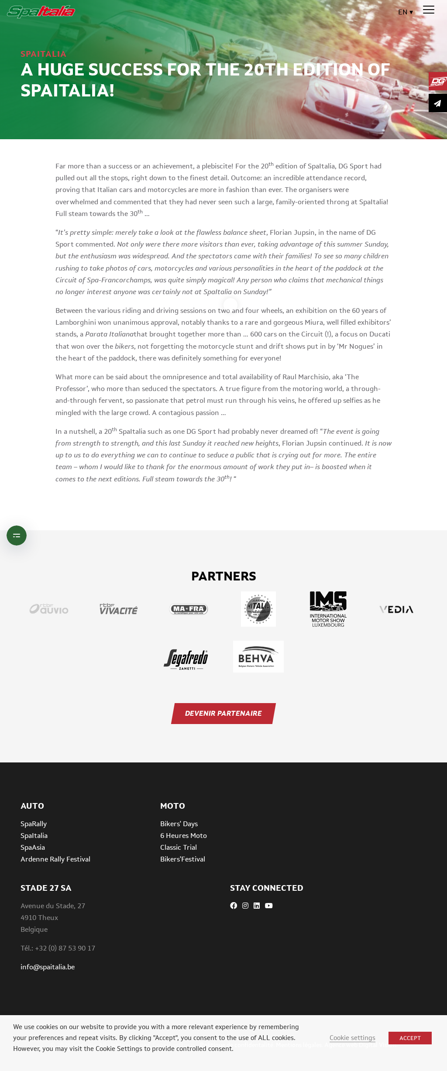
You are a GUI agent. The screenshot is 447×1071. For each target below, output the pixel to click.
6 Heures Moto (183, 835)
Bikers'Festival (182, 859)
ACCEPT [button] (410, 1038)
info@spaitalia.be (48, 967)
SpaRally (34, 824)
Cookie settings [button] (352, 1037)
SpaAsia (33, 847)
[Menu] (428, 10)
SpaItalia (34, 835)
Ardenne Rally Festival (55, 859)
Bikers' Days (179, 824)
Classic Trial (178, 847)
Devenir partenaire (223, 713)
